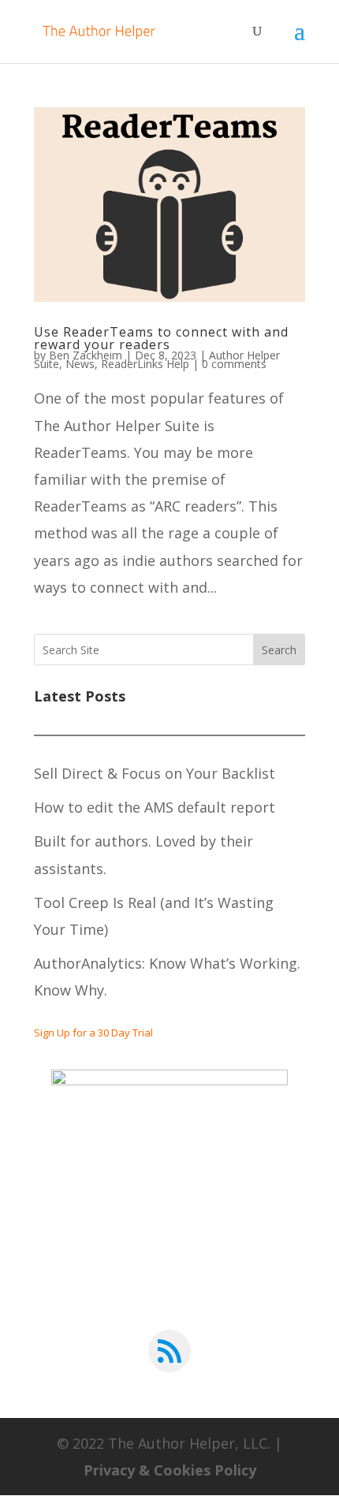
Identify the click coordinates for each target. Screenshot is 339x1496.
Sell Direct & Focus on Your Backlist (154, 773)
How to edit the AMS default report (154, 807)
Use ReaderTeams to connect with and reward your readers (161, 338)
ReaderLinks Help (145, 363)
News (80, 363)
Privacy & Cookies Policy (170, 1470)
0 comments (234, 363)
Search (279, 649)
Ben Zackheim (85, 355)
